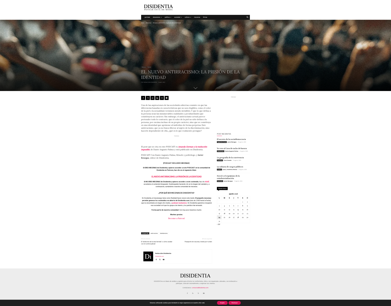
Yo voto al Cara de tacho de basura (232, 148)
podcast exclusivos (179, 203)
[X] (148, 98)
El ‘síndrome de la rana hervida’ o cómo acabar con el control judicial (156, 243)
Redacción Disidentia (150, 82)
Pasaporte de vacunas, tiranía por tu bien (198, 242)
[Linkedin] (157, 98)
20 (234, 213)
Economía (219, 181)
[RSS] (193, 293)
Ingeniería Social (221, 142)
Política (167, 17)
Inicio (142, 23)
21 (238, 213)
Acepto (222, 303)
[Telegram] (167, 98)
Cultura (187, 17)
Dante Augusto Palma (231, 151)
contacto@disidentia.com (200, 288)
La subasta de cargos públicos (230, 167)
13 (233, 209)
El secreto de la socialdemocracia (231, 139)
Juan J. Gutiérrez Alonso (230, 169)
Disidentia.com (159, 256)
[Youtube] (164, 259)
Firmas (205, 17)
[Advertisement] (213, 7)
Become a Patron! (176, 218)
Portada (147, 17)
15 (242, 209)
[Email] (162, 98)
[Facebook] (143, 98)
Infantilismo (220, 151)
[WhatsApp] (152, 98)
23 (247, 213)
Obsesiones (156, 17)
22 (242, 213)
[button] (247, 17)
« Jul (218, 224)
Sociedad (177, 17)
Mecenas (197, 17)
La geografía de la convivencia (230, 157)
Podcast (149, 67)
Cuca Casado (227, 160)
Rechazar (235, 303)
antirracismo (154, 233)
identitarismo (164, 233)
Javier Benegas (232, 142)
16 (247, 209)
